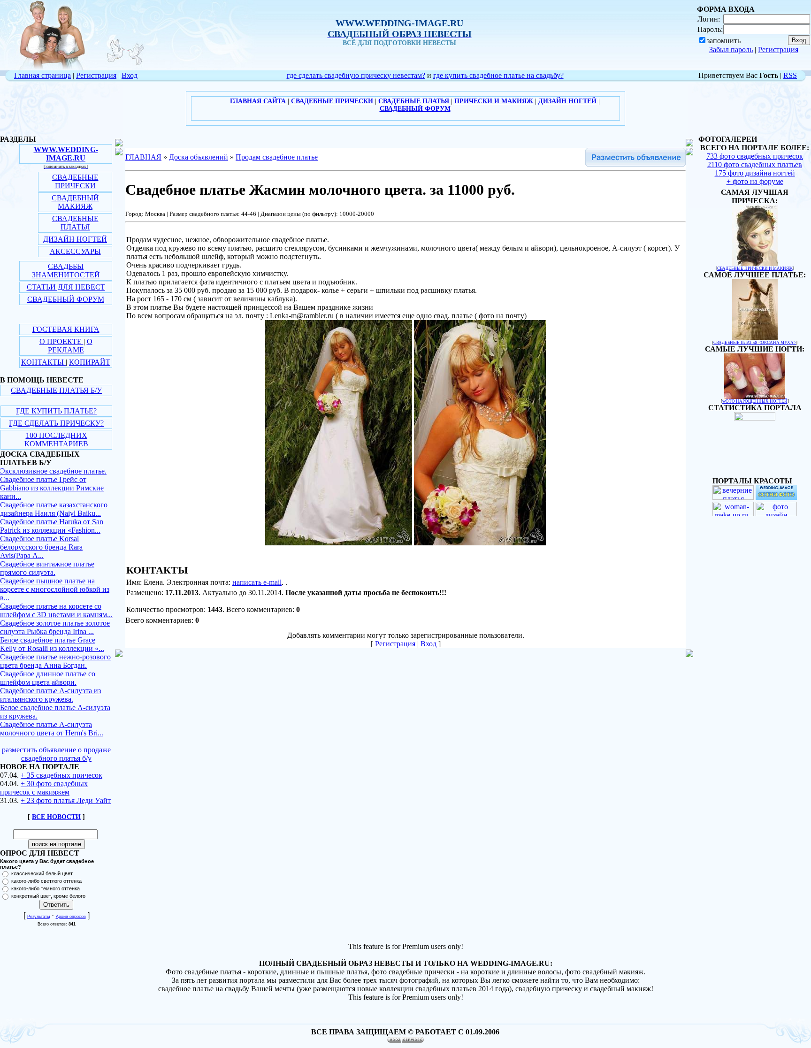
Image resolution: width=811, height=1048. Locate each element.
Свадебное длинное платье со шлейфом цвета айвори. (47, 678)
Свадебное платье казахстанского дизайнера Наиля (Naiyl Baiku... (53, 509)
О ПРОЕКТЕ (61, 341)
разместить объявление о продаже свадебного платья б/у (56, 754)
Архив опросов (71, 916)
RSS (790, 75)
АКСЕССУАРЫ (75, 251)
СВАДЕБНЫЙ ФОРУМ (65, 299)
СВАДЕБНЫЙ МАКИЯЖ (75, 202)
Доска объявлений (198, 157)
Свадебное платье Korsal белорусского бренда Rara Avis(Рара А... (41, 547)
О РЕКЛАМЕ (70, 345)
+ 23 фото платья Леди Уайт (66, 800)
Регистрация (778, 50)
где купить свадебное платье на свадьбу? (498, 75)
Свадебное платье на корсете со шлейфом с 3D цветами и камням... (56, 610)
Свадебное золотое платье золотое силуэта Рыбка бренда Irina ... (55, 627)
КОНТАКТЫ (43, 362)
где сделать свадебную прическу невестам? (356, 75)
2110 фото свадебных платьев (754, 164)
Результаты (38, 916)
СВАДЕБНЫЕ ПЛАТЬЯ (75, 222)
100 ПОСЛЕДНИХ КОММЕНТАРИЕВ (56, 439)
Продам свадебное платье (277, 157)
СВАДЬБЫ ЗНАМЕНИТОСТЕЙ (66, 270)
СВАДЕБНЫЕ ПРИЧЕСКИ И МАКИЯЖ (755, 268)
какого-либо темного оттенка (45, 888)
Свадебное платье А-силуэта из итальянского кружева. (50, 695)
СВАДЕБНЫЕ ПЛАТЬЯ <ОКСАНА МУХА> (754, 342)
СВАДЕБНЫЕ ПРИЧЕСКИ (75, 181)
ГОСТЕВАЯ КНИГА (65, 329)
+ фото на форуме (755, 181)
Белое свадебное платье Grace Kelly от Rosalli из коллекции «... (52, 644)
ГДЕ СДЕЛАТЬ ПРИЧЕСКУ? (56, 423)
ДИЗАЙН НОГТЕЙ (75, 239)
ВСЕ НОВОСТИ (56, 816)
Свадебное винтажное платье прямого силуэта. (47, 568)
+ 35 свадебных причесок (61, 775)
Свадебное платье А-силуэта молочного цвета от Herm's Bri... (51, 728)
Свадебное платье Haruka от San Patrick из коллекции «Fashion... (51, 526)
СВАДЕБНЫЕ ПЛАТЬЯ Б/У (56, 390)
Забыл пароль (731, 50)
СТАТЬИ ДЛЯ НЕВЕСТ (66, 287)
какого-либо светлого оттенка (46, 881)
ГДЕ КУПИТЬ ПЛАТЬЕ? (56, 411)
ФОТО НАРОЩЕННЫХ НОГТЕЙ (755, 401)
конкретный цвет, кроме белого (48, 896)
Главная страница (42, 75)
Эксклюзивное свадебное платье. (53, 471)
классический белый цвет (42, 873)
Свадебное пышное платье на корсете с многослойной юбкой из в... (54, 589)
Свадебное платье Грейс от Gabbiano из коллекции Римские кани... (52, 487)
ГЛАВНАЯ (143, 157)
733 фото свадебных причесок (754, 156)
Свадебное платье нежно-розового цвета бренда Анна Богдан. (55, 661)
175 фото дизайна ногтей (755, 173)
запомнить (724, 41)
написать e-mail (257, 582)
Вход (130, 75)
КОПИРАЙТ (89, 362)
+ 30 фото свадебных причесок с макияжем (44, 788)
